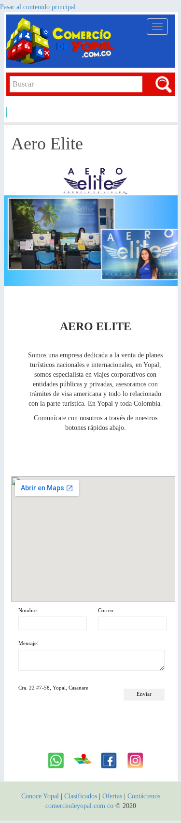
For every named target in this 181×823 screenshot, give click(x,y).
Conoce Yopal (40, 796)
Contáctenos (143, 796)
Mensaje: (28, 643)
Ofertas (112, 796)
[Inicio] (61, 41)
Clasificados (81, 796)
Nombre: (28, 610)
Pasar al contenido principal (38, 7)
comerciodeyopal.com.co (79, 805)
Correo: (106, 610)
